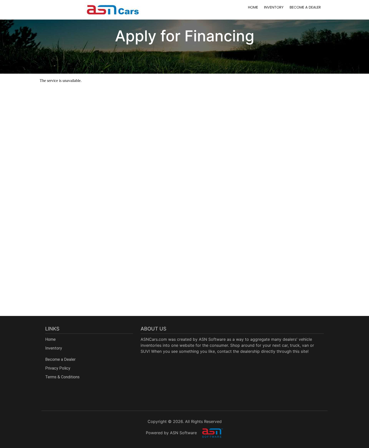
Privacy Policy (57, 368)
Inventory (274, 7)
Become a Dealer (305, 7)
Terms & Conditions (62, 377)
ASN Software (212, 339)
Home (253, 7)
